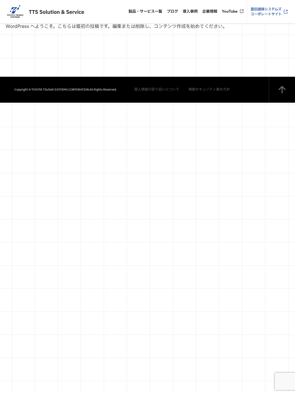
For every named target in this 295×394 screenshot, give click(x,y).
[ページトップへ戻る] (282, 90)
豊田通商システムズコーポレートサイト (266, 12)
